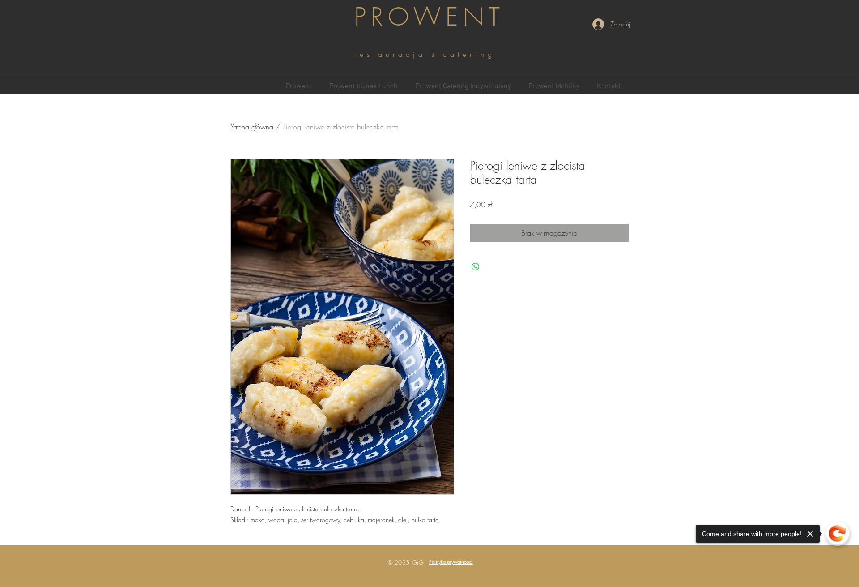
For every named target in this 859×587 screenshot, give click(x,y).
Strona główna (251, 127)
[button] (451, 561)
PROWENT (429, 16)
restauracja (393, 54)
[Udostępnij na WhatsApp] (475, 266)
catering (469, 54)
